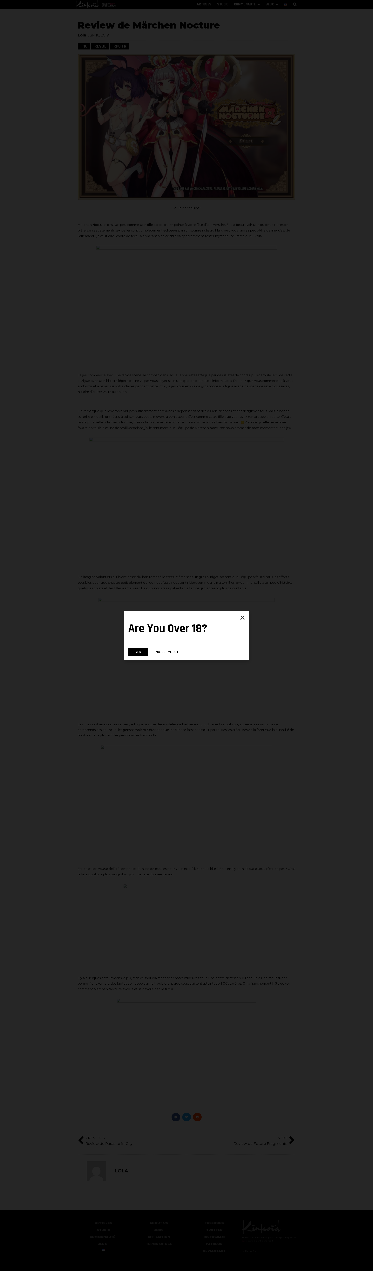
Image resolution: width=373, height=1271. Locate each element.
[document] (186, 635)
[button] (242, 617)
